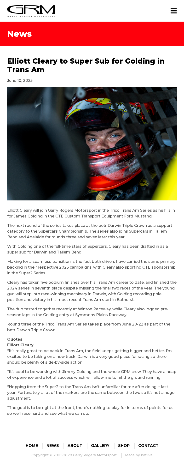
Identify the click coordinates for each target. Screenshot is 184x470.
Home (32, 445)
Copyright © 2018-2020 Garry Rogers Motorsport (74, 455)
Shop (124, 445)
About (75, 445)
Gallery (100, 445)
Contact (148, 445)
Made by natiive (139, 455)
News (52, 445)
